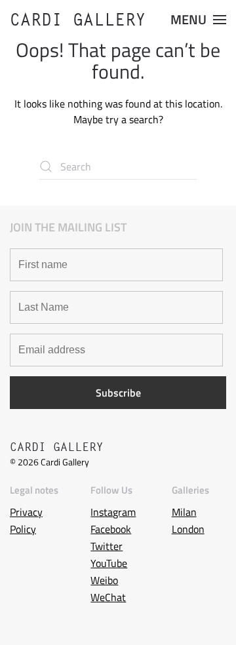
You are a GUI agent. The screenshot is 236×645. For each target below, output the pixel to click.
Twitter (106, 546)
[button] (198, 19)
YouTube (108, 563)
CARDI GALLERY (78, 19)
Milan (184, 512)
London (188, 529)
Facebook (110, 529)
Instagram (113, 512)
